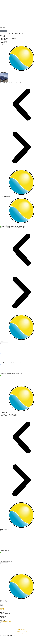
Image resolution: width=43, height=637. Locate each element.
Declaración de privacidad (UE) (22, 631)
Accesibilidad (21, 627)
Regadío (3, 36)
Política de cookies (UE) (21, 633)
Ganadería (4, 41)
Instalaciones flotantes (8, 38)
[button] (21, 104)
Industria (3, 40)
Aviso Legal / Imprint (21, 629)
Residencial (4, 44)
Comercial (3, 43)
